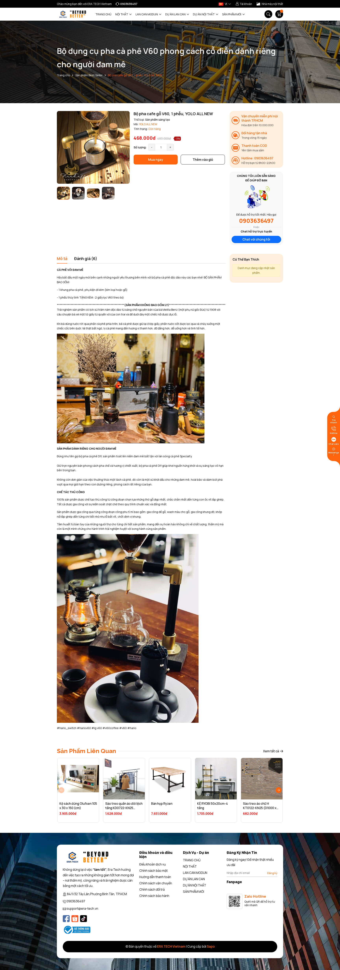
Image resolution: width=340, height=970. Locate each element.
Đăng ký (272, 873)
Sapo (211, 946)
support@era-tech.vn (82, 908)
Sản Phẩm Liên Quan (86, 751)
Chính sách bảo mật (153, 870)
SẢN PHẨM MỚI (232, 14)
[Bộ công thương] (76, 929)
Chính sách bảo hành (154, 896)
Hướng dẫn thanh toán (155, 877)
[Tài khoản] (244, 4)
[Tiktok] (83, 918)
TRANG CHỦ (103, 14)
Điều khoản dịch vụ (152, 864)
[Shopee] (74, 918)
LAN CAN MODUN (147, 14)
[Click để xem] (93, 147)
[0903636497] (126, 4)
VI (225, 4)
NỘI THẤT (122, 14)
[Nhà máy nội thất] (270, 4)
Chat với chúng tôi (256, 239)
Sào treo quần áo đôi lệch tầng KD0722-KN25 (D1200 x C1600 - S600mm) (123, 810)
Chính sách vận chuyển (155, 883)
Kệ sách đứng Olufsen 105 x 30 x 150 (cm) (78, 805)
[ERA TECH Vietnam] (72, 14)
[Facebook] (66, 918)
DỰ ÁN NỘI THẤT (204, 14)
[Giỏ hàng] (279, 14)
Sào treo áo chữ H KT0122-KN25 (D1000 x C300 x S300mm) (259, 808)
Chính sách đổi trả (152, 889)
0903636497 (256, 221)
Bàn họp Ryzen (161, 803)
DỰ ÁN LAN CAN (175, 14)
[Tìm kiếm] (268, 14)
